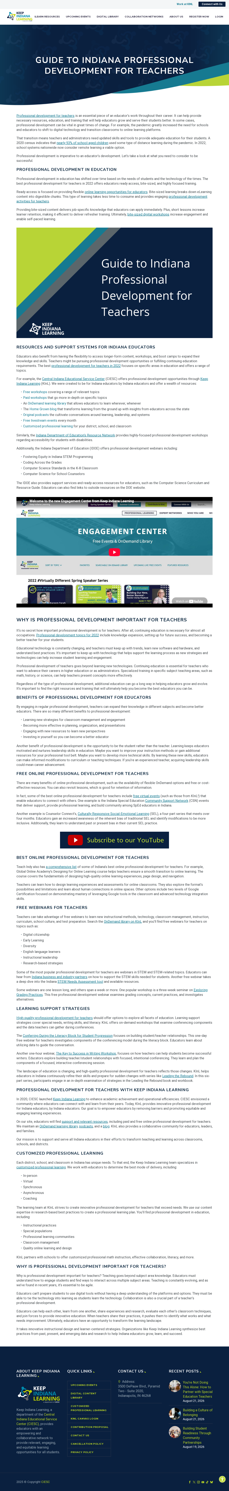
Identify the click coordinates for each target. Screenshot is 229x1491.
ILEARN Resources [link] (47, 16)
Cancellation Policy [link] (87, 1443)
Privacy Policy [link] (82, 1452)
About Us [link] (176, 16)
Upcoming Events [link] (78, 16)
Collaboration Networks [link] (144, 16)
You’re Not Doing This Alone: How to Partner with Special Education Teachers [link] (198, 1389)
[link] (222, 1479)
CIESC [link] (45, 1482)
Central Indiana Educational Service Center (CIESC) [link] (36, 1419)
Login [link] (219, 16)
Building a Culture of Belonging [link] (198, 1412)
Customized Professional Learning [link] (89, 1408)
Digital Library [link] (108, 16)
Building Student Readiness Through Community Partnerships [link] (197, 1435)
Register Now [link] (199, 16)
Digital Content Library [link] (84, 1395)
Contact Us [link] (80, 1435)
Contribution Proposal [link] (90, 1427)
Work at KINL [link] (185, 4)
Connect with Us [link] (212, 4)
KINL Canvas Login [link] (84, 1418)
